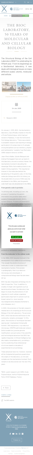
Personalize (16, 243)
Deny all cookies (16, 240)
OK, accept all (16, 237)
